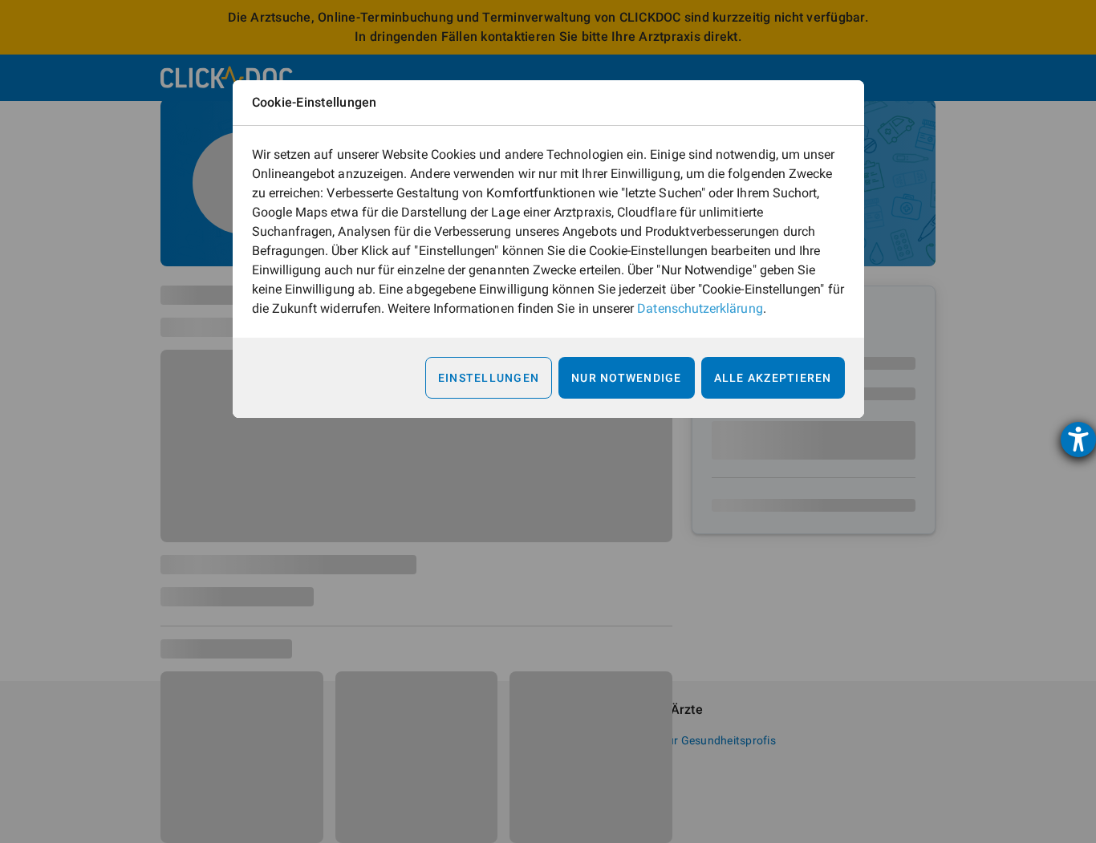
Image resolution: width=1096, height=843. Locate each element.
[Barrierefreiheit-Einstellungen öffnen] (1078, 439)
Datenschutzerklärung (699, 308)
